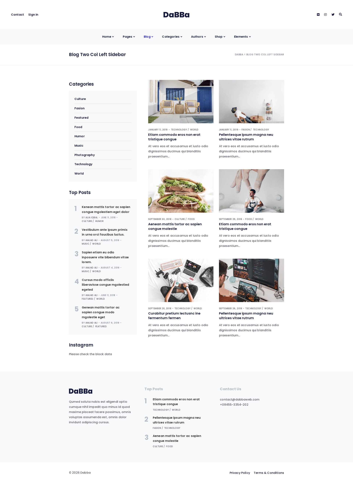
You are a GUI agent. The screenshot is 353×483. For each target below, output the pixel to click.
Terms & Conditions (269, 473)
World (79, 173)
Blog (147, 37)
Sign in (33, 14)
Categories (170, 37)
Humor (79, 136)
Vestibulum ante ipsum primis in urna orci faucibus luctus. (104, 232)
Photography (84, 155)
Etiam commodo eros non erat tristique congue (174, 136)
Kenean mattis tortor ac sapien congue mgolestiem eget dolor (106, 209)
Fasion (79, 108)
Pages (127, 37)
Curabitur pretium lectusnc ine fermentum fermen (174, 315)
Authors (197, 37)
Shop (219, 37)
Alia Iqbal (91, 217)
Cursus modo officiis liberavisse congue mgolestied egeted (105, 285)
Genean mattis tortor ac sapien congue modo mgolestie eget (101, 312)
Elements (241, 37)
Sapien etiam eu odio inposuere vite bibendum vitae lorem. (105, 257)
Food (78, 127)
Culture (80, 99)
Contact (17, 14)
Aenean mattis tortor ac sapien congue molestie (175, 226)
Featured (81, 118)
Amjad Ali (91, 240)
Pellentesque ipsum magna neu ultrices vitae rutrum (246, 136)
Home (106, 37)
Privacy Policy (240, 473)
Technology (83, 164)
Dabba (239, 54)
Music (78, 145)
